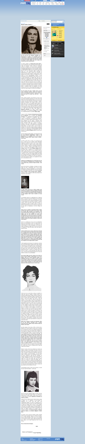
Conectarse (59, 0)
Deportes (56, 2)
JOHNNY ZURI (60, 30)
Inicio (22, 0)
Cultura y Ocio (34, 2)
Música (40, 2)
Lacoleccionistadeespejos (32, 25)
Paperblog (25, 3)
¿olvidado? (63, 0)
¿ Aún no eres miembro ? (56, 24)
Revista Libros (24, 20)
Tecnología (52, 2)
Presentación (31, 438)
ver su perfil (47, 35)
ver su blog (46, 36)
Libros (44, 55)
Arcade (53, 43)
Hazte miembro (60, 40)
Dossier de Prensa (40, 438)
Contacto (23, 439)
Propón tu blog (54, 25)
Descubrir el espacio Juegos (56, 56)
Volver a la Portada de (27, 432)
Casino (58, 43)
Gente (62, 2)
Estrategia (62, 43)
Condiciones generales (33, 439)
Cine (37, 2)
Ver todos (46, 51)
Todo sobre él (54, 40)
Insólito (59, 2)
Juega (55, 46)
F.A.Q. (39, 439)
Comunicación (47, 2)
